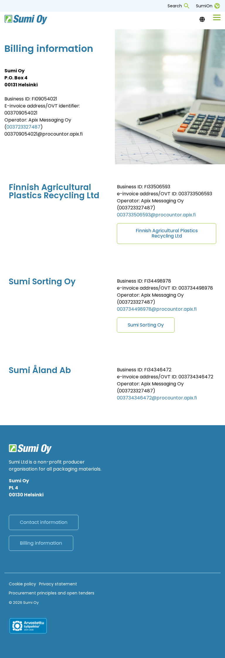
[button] (217, 17)
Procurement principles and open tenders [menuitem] (51, 593)
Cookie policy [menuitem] (22, 584)
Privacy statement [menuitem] (58, 584)
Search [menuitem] (175, 6)
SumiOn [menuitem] (204, 6)
